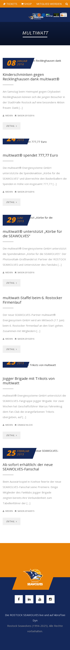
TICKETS (11, 4)
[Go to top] (35, 577)
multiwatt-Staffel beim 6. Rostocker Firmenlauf (32, 300)
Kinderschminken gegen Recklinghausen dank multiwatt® (31, 76)
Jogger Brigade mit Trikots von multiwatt (29, 380)
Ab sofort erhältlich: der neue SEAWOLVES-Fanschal (28, 467)
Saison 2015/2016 (25, 115)
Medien (9, 115)
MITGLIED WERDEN (49, 4)
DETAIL (10, 125)
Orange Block (25, 425)
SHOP (28, 4)
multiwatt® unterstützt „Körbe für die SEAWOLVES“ (32, 233)
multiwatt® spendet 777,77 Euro (30, 155)
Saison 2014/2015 (25, 511)
